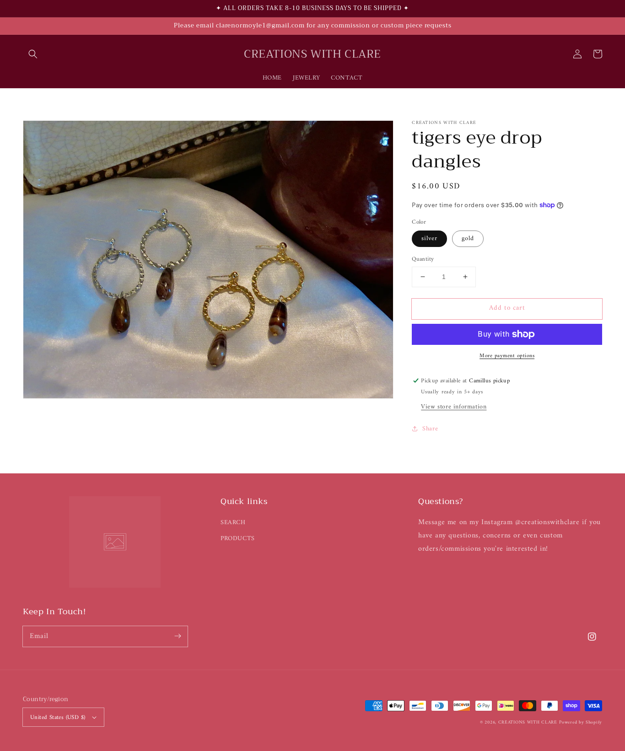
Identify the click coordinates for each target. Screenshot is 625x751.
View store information (453, 407)
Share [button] (430, 429)
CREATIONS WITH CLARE (527, 722)
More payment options (507, 356)
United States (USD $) (57, 717)
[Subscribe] (177, 636)
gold (468, 238)
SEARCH (233, 522)
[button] (33, 54)
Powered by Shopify (580, 722)
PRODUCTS (238, 538)
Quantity (423, 259)
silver (429, 238)
